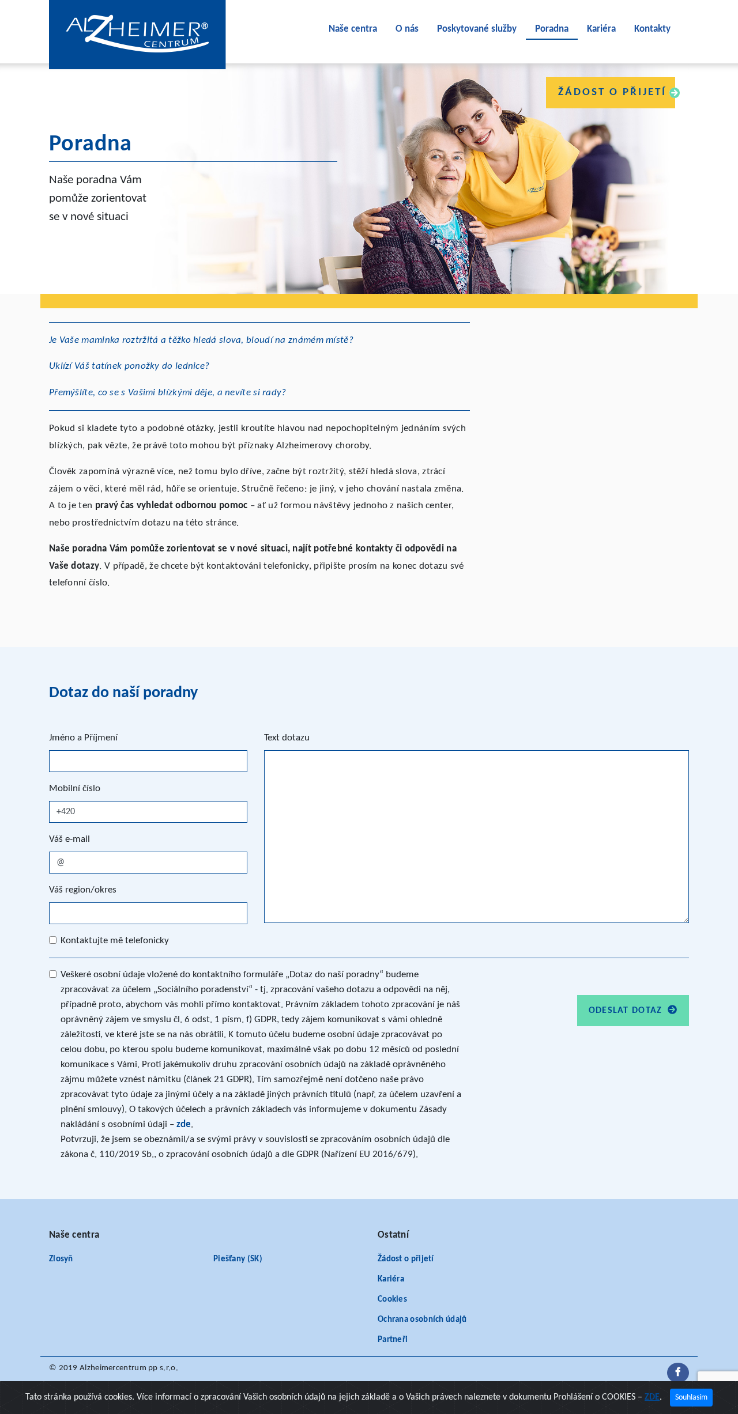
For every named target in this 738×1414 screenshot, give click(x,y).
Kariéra (601, 29)
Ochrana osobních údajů (422, 1319)
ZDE (652, 1397)
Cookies (392, 1299)
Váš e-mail (69, 839)
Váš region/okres (82, 890)
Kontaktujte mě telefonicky (115, 941)
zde (183, 1124)
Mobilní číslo (74, 788)
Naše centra (353, 29)
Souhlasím (691, 1397)
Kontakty (652, 29)
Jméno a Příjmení (83, 738)
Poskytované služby (477, 29)
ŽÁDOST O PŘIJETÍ (612, 92)
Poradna (551, 29)
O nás (407, 29)
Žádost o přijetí (406, 1259)
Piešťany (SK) (237, 1259)
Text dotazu (287, 738)
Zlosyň (61, 1259)
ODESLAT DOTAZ (627, 1010)
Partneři (393, 1340)
